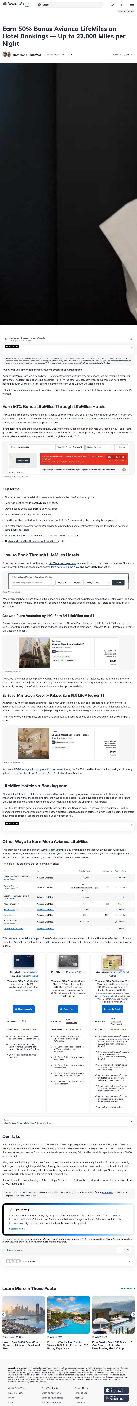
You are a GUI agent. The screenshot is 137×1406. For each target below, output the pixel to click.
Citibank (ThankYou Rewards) (17, 896)
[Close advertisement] (132, 347)
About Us (79, 1397)
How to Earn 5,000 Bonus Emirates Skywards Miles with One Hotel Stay (23, 1345)
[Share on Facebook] (120, 1250)
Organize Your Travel (51, 1393)
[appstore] (116, 1390)
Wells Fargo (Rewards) (14, 928)
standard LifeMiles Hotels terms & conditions (33, 541)
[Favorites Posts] (121, 5)
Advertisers (107, 363)
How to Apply (25, 1009)
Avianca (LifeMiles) (45, 878)
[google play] (116, 1398)
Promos (12, 1397)
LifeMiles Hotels (30, 383)
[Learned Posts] (112, 5)
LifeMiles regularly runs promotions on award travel (42, 769)
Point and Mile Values (51, 1402)
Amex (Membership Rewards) (17, 876)
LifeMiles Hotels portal (82, 497)
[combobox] (69, 5)
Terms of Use (81, 1393)
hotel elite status (69, 1162)
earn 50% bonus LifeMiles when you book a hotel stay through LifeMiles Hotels (83, 414)
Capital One (9, 886)
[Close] (131, 339)
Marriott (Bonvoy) (12, 904)
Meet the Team (15, 1393)
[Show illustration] (17, 1229)
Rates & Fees (71, 1023)
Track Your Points (49, 1388)
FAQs (10, 1402)
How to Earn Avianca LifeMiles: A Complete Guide (28, 1123)
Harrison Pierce (33, 54)
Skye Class (18, 54)
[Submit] (39, 5)
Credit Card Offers (16, 1388)
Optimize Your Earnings (52, 1397)
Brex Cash (8, 915)
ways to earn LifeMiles (53, 849)
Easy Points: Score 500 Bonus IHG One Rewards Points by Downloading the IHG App (112, 1345)
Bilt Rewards (9, 909)
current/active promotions (66, 369)
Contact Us (80, 1402)
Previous (3, 1314)
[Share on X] (128, 1250)
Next (134, 1314)
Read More (127, 1288)
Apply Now (69, 1009)
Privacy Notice (81, 1388)
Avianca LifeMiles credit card (87, 418)
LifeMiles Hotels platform (62, 563)
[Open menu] (132, 5)
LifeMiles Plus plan (36, 422)
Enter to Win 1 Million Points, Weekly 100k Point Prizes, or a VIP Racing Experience (67, 1345)
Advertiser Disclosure (126, 11)
